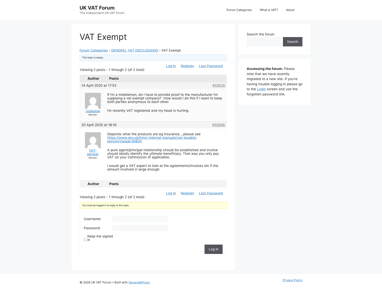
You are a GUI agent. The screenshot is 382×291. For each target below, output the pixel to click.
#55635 (218, 85)
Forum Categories (239, 10)
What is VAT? (269, 10)
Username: (92, 219)
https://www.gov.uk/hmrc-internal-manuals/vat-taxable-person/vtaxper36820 (152, 139)
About (290, 10)
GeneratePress (139, 282)
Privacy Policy (292, 280)
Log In (171, 66)
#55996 (218, 125)
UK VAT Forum (97, 8)
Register (187, 66)
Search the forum (260, 34)
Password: (92, 228)
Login (261, 89)
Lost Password (211, 66)
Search (292, 42)
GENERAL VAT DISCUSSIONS (134, 50)
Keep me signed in (100, 238)
